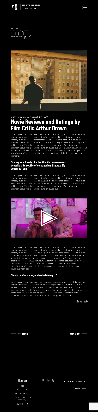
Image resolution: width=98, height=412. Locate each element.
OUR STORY (22, 389)
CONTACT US (22, 404)
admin (26, 117)
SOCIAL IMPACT (22, 393)
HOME (22, 386)
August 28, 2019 (40, 117)
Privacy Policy (80, 388)
